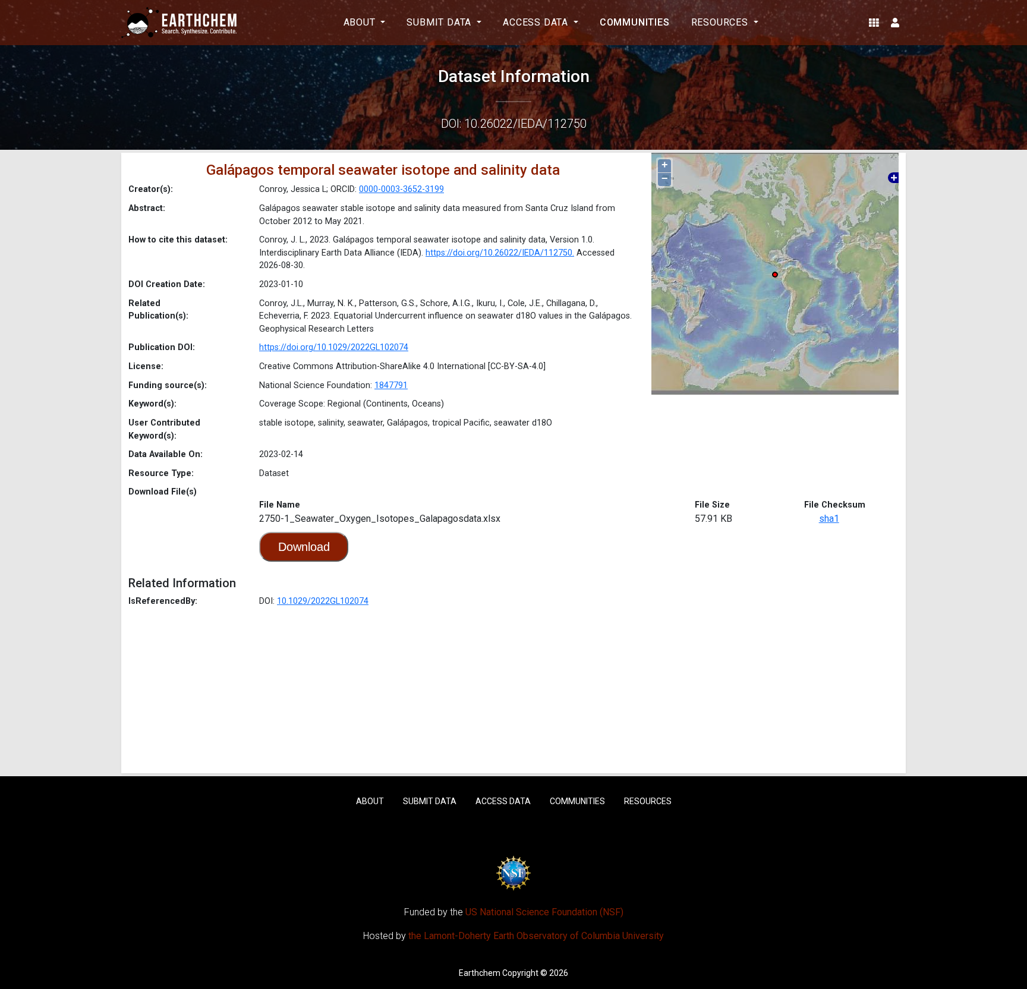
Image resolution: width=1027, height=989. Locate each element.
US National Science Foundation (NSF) (544, 912)
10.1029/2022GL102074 (322, 601)
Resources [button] (721, 22)
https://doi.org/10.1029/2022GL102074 (333, 347)
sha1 (829, 518)
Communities (635, 22)
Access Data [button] (537, 22)
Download (304, 546)
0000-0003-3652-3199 (401, 189)
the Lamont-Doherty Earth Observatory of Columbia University (536, 935)
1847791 (391, 385)
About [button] (361, 22)
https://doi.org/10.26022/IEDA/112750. (500, 253)
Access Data (503, 801)
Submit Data (429, 801)
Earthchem (479, 973)
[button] (874, 22)
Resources (648, 801)
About (370, 801)
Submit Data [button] (440, 22)
